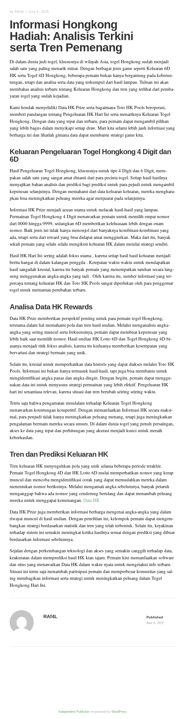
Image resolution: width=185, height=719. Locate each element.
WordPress (119, 711)
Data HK (91, 500)
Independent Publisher (73, 711)
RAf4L (20, 12)
